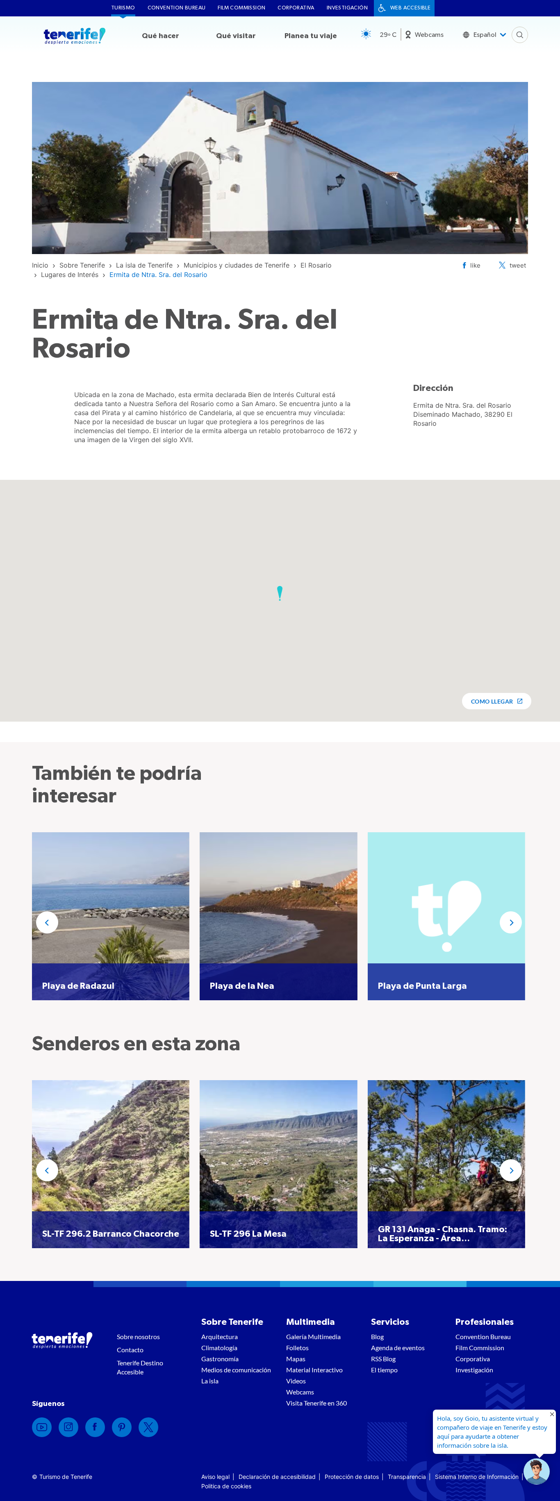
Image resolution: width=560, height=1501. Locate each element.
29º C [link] (388, 35)
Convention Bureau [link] (177, 8)
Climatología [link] (219, 1347)
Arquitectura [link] (219, 1336)
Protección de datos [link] (352, 1476)
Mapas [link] (295, 1358)
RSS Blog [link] (383, 1358)
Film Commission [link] (241, 8)
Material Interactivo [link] (314, 1370)
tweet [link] (518, 265)
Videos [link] (296, 1381)
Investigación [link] (347, 8)
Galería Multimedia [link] (313, 1336)
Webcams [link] (429, 35)
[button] (279, 593)
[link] (40, 265)
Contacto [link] (130, 1349)
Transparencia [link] (407, 1476)
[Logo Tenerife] (75, 37)
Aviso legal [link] (215, 1476)
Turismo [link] (123, 8)
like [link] (475, 265)
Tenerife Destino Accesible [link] (140, 1367)
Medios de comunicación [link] (236, 1370)
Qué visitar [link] (236, 36)
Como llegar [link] (492, 701)
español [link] (484, 35)
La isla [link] (210, 1381)
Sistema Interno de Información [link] (477, 1476)
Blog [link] (377, 1336)
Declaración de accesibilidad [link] (277, 1476)
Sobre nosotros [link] (138, 1336)
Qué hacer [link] (160, 36)
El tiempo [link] (384, 1370)
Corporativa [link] (296, 8)
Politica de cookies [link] (226, 1486)
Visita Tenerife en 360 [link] (316, 1403)
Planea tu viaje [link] (311, 36)
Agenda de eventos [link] (398, 1347)
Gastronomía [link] (220, 1358)
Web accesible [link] (410, 8)
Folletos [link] (297, 1347)
